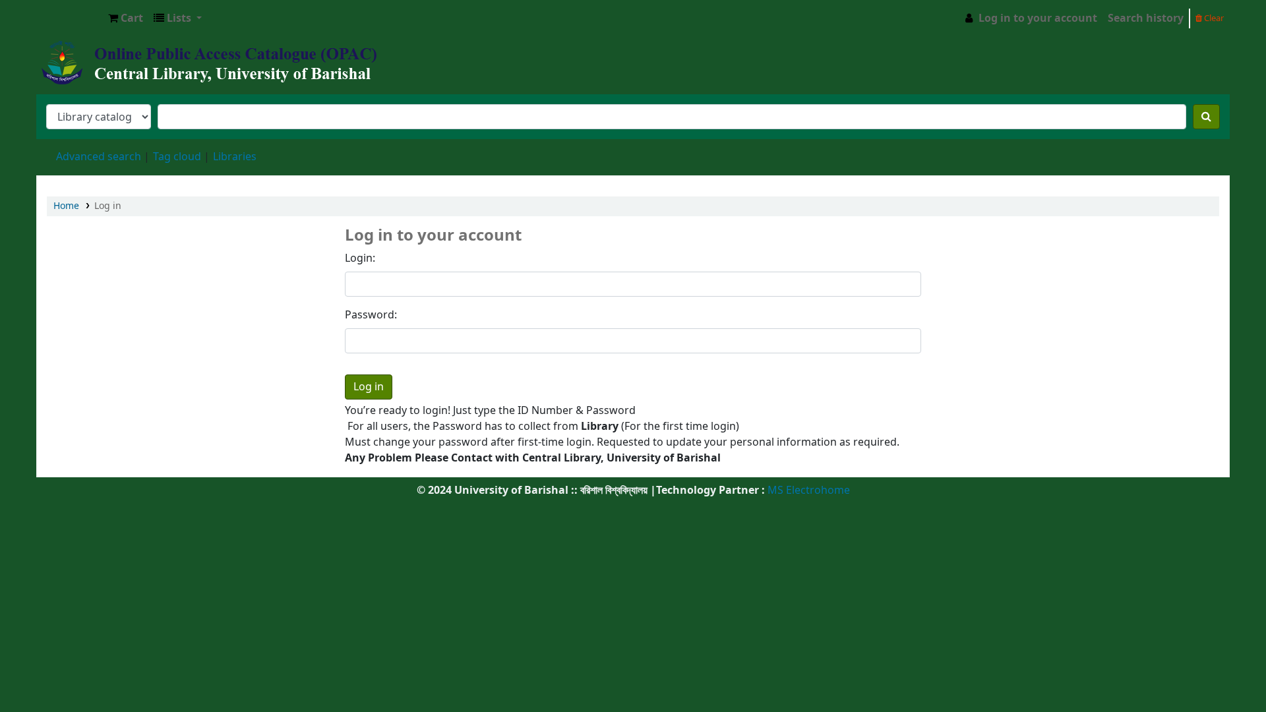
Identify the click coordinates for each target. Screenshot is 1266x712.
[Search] (1206, 116)
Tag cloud (177, 157)
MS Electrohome (807, 490)
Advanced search (98, 157)
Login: (360, 258)
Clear (1213, 18)
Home (66, 206)
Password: (371, 315)
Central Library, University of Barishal (70, 18)
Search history (1146, 18)
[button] (125, 18)
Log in (107, 206)
